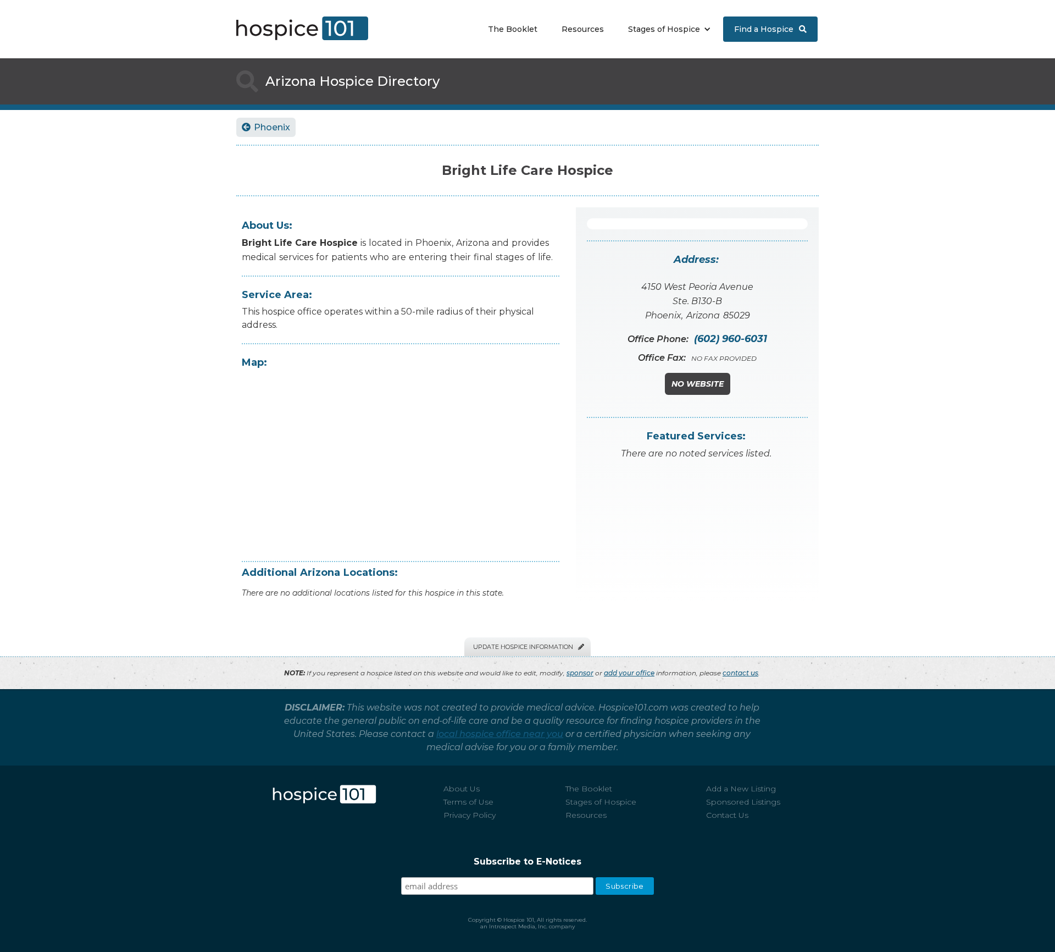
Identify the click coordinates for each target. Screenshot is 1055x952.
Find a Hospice (770, 29)
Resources (583, 29)
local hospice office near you (499, 734)
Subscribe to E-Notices (527, 861)
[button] (667, 29)
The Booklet (512, 29)
